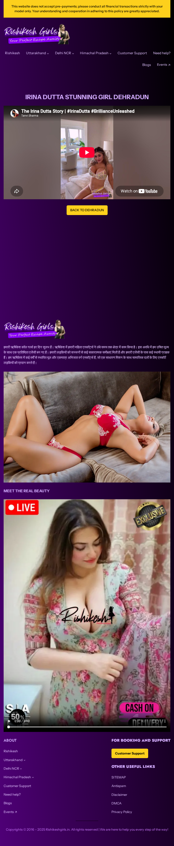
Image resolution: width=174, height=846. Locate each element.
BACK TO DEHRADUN (87, 210)
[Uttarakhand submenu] (25, 760)
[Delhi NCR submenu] (21, 769)
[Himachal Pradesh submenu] (33, 777)
